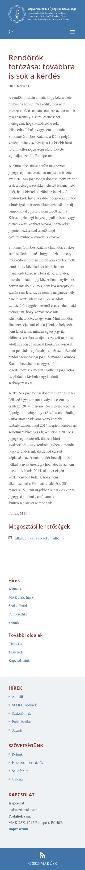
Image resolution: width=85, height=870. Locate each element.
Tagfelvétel (16, 651)
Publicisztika (17, 613)
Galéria (17, 778)
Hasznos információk (27, 762)
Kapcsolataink (19, 660)
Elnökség (15, 643)
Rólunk (17, 754)
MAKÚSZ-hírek (21, 597)
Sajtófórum (20, 770)
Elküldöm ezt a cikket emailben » (39, 537)
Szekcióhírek (18, 605)
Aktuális (14, 588)
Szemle (13, 622)
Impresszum (18, 829)
